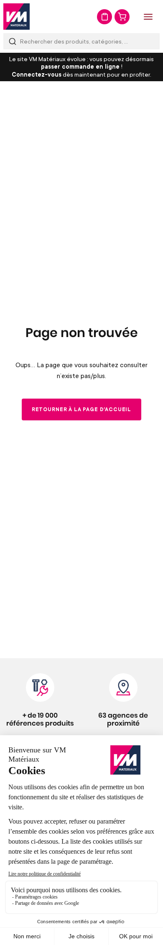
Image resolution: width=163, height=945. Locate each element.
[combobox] (81, 41)
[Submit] (12, 41)
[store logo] (16, 16)
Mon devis (104, 16)
